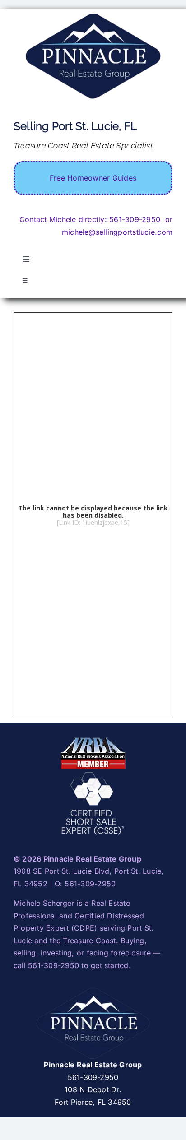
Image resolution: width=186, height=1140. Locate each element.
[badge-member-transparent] (93, 739)
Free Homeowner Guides (93, 177)
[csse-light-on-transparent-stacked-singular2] (93, 774)
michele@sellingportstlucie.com (117, 231)
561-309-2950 (134, 219)
